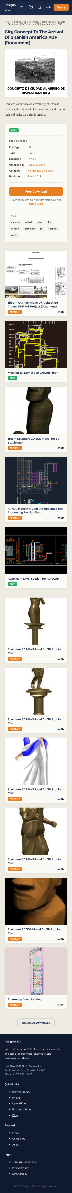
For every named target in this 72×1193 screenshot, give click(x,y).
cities (39, 222)
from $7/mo (36, 203)
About (16, 1144)
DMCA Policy (19, 1173)
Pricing (16, 1097)
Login (48, 7)
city (49, 222)
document (29, 228)
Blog (15, 1115)
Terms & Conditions (24, 1162)
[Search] (39, 7)
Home (8, 21)
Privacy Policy (20, 1168)
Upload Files (19, 1103)
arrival (28, 222)
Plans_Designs (36, 164)
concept (15, 228)
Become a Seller (22, 1109)
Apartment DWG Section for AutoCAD (33, 578)
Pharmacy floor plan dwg (25, 999)
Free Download (36, 191)
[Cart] (31, 7)
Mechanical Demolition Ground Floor (33, 372)
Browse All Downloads (36, 1022)
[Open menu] (21, 7)
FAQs (15, 1133)
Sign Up (61, 7)
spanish (52, 228)
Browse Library (21, 1091)
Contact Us (18, 1138)
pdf (42, 228)
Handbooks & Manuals (53, 21)
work (14, 235)
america (15, 222)
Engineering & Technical (26, 21)
